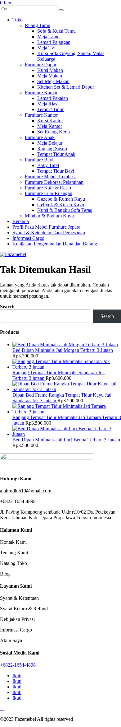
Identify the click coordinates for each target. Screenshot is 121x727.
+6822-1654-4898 (18, 665)
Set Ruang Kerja (53, 131)
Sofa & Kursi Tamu (56, 31)
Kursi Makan (50, 70)
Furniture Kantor (41, 115)
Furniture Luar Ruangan (48, 193)
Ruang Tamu (37, 25)
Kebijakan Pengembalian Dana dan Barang (54, 243)
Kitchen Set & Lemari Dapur (65, 87)
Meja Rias (47, 103)
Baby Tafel (48, 165)
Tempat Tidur (50, 109)
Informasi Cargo (28, 238)
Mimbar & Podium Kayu (49, 215)
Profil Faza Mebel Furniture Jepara (46, 227)
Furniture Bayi (39, 159)
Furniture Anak (40, 137)
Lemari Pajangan (53, 42)
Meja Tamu (48, 36)
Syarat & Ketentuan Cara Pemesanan (48, 232)
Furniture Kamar (41, 92)
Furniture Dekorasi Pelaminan (54, 182)
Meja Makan (49, 75)
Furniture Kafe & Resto (48, 187)
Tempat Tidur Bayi (55, 171)
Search (7, 306)
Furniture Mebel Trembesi (50, 176)
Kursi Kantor (50, 120)
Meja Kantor (49, 126)
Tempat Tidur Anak (56, 154)
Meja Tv (45, 47)
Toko (17, 19)
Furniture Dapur (40, 64)
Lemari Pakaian (52, 98)
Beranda (20, 221)
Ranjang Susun (52, 148)
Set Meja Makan (53, 81)
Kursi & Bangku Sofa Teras (64, 210)
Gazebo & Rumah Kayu (61, 199)
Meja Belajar (49, 143)
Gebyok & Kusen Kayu (60, 204)
